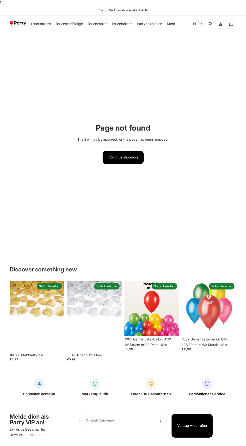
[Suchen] (210, 24)
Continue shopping (123, 157)
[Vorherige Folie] (129, 308)
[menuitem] (171, 24)
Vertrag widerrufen (192, 425)
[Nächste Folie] (173, 308)
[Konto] (220, 24)
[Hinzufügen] (56, 344)
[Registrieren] (159, 421)
